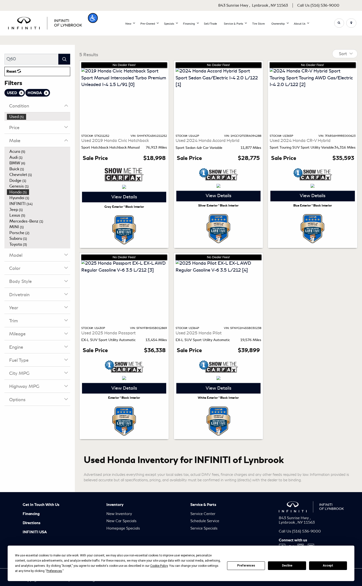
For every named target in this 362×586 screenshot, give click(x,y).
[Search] (64, 59)
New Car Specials (121, 521)
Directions (31, 523)
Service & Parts (203, 504)
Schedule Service (204, 521)
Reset (11, 71)
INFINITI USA (35, 532)
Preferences (246, 565)
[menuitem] (38, 117)
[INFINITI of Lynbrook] (45, 22)
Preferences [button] (54, 571)
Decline (287, 565)
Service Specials (203, 528)
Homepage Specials (123, 528)
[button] (93, 18)
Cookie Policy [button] (159, 566)
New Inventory (119, 514)
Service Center (202, 514)
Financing (31, 514)
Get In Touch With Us (41, 504)
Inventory (114, 504)
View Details (124, 197)
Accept (328, 565)
